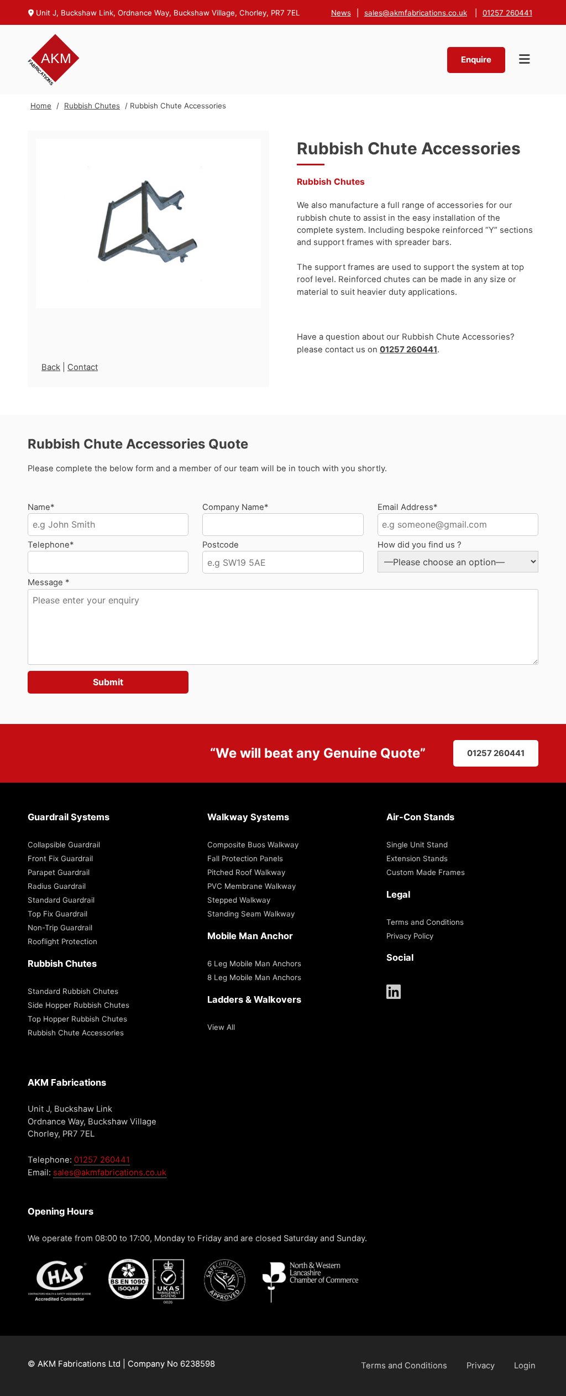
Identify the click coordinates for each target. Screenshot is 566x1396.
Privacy (481, 1366)
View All (221, 1027)
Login (525, 1366)
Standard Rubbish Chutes (73, 991)
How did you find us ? (420, 545)
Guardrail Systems (68, 816)
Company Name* (235, 507)
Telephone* (51, 545)
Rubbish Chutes (92, 105)
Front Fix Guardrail (60, 858)
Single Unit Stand (417, 844)
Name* (41, 507)
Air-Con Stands (420, 816)
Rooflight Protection (62, 941)
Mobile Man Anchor (250, 935)
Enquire (476, 60)
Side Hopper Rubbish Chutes (78, 1005)
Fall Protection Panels (245, 858)
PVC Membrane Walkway (251, 886)
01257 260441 (507, 12)
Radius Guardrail (57, 886)
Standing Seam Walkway (251, 913)
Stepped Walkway (238, 899)
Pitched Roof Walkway (246, 872)
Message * (48, 582)
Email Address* (407, 507)
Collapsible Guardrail (64, 844)
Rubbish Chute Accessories (76, 1032)
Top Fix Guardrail (57, 913)
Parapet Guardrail (59, 872)
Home (40, 105)
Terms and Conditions (425, 922)
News (341, 12)
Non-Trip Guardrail (60, 927)
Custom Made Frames (425, 872)
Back (50, 367)
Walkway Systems (248, 816)
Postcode (220, 545)
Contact (82, 367)
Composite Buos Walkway (252, 844)
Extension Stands (417, 858)
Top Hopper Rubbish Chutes (77, 1018)
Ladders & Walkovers (254, 999)
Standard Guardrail (61, 899)
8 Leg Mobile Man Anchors (254, 977)
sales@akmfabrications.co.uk (415, 12)
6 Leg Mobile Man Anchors (254, 963)
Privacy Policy (409, 935)
